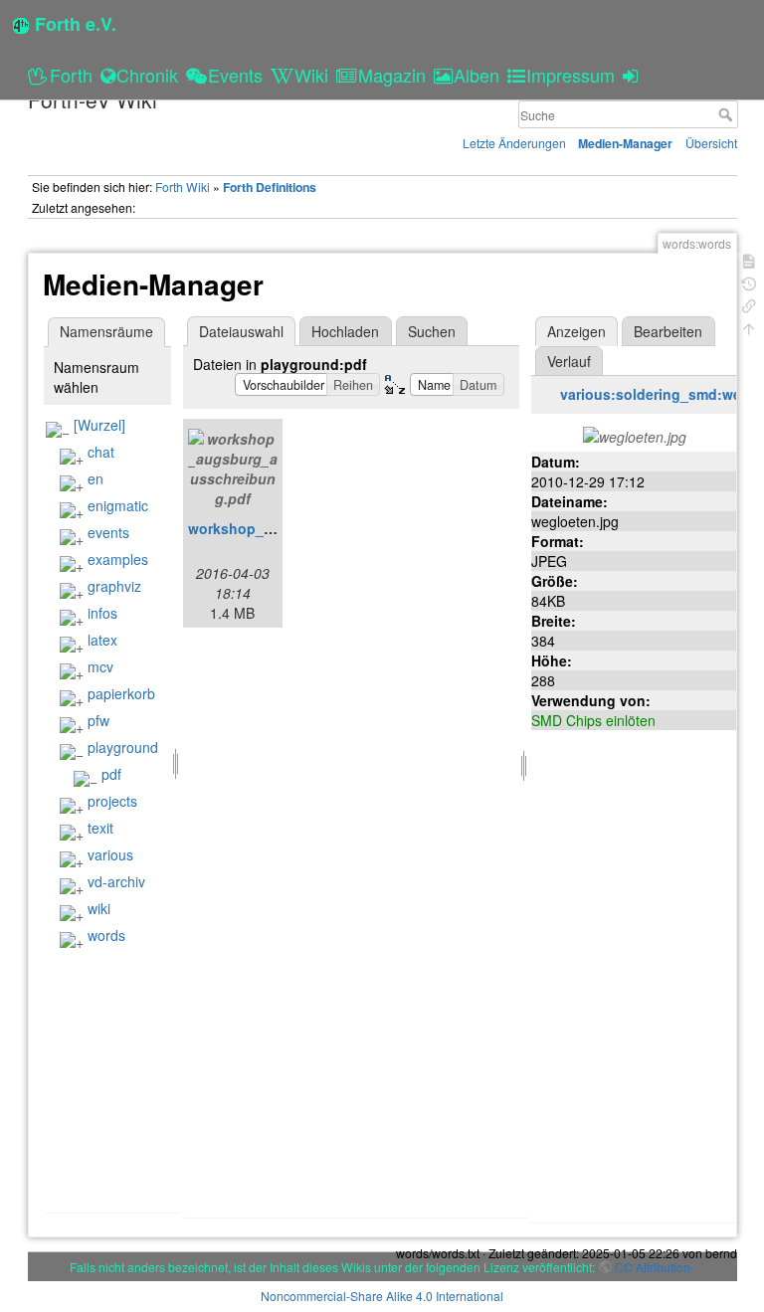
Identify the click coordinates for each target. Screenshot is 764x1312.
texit (100, 828)
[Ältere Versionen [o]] (749, 282)
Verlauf (569, 361)
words (106, 935)
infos (102, 613)
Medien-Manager (625, 143)
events (108, 532)
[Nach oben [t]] (749, 326)
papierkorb (121, 693)
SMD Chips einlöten (593, 720)
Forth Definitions (269, 187)
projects (112, 801)
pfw (98, 720)
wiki (99, 908)
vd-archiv (116, 881)
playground (123, 747)
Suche (727, 114)
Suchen (432, 331)
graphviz (114, 586)
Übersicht (711, 142)
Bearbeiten (668, 331)
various (110, 854)
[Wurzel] (99, 425)
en (95, 478)
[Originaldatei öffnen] (634, 434)
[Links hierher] (749, 303)
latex (102, 640)
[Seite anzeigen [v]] (749, 259)
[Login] (633, 74)
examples (118, 559)
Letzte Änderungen (514, 142)
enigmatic (118, 505)
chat (101, 452)
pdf (111, 774)
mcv (100, 666)
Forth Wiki (182, 186)
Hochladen (345, 331)
